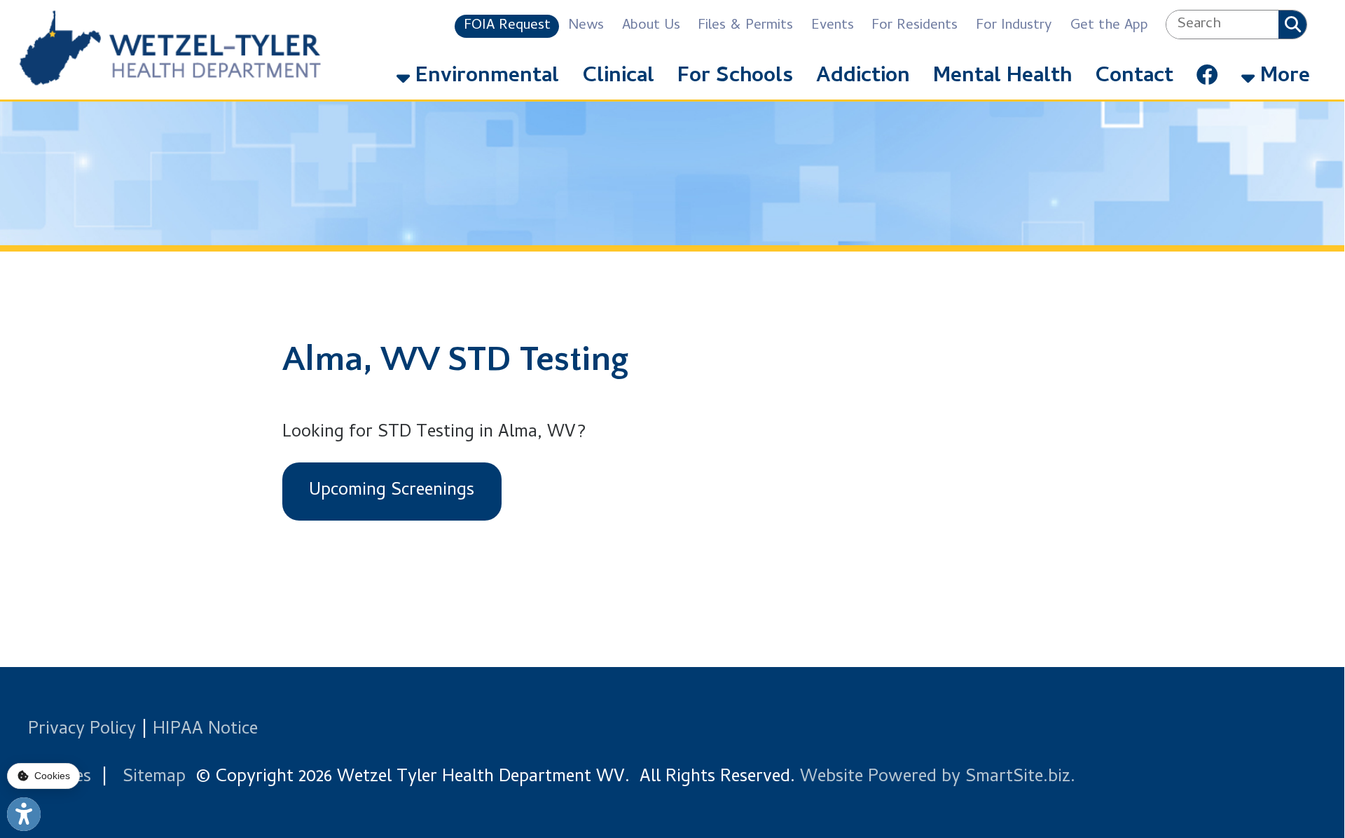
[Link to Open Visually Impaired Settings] (24, 814)
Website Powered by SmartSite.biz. (937, 777)
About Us (651, 26)
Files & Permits (745, 26)
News (586, 26)
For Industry (1014, 26)
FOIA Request (507, 26)
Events (832, 26)
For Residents (914, 26)
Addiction (863, 77)
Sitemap (154, 777)
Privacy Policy (82, 730)
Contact (1134, 77)
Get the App (1109, 26)
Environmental (484, 77)
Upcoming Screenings (391, 491)
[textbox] (1222, 25)
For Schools (735, 77)
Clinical (618, 77)
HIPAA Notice (205, 730)
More (1282, 77)
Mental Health (1002, 77)
